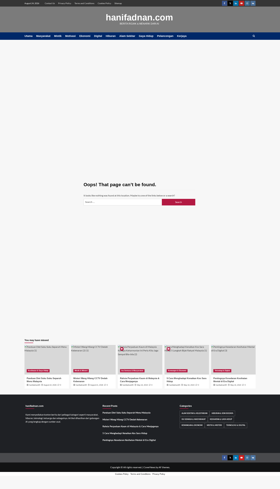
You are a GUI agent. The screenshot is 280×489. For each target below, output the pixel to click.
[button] (254, 36)
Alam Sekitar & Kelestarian (194, 413)
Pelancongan (165, 36)
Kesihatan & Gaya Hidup (38, 371)
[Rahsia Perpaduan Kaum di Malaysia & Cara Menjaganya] (140, 360)
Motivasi (70, 36)
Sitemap (118, 3)
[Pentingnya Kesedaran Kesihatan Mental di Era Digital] (233, 360)
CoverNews (149, 467)
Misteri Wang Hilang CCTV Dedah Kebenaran (125, 420)
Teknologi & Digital (222, 371)
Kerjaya (182, 36)
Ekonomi (84, 36)
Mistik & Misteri (81, 371)
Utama (28, 36)
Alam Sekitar (127, 36)
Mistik (58, 36)
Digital (98, 36)
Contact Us (50, 3)
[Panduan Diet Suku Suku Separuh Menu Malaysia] (46, 360)
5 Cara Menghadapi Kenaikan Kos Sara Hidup (125, 433)
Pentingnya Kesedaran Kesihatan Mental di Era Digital (129, 440)
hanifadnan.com (139, 17)
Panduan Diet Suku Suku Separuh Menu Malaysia (126, 413)
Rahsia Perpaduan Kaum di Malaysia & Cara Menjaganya (131, 426)
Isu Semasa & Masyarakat (132, 371)
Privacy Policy (64, 3)
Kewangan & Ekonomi (177, 371)
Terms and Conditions (84, 3)
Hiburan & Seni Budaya (222, 413)
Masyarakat (43, 36)
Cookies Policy (104, 3)
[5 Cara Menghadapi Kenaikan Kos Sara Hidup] (186, 360)
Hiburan (111, 36)
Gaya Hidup (146, 36)
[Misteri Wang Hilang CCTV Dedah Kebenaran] (93, 360)
